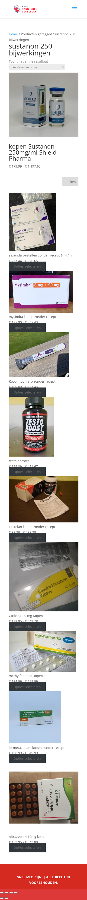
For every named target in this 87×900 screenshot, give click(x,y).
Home (13, 34)
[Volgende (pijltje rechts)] (6, 898)
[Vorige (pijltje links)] (2, 898)
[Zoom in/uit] (2, 893)
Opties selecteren (27, 266)
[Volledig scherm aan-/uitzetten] (6, 893)
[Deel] (11, 893)
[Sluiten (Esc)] (16, 893)
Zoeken (70, 182)
